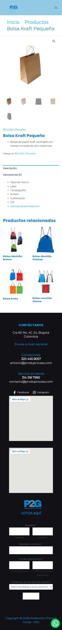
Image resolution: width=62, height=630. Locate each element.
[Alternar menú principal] (56, 7)
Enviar (31, 596)
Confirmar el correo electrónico (43, 573)
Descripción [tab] (10, 168)
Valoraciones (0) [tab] (12, 174)
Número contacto (31, 544)
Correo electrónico (31, 559)
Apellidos (42, 537)
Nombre (31, 525)
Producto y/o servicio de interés (31, 582)
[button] (54, 41)
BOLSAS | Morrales (14, 129)
